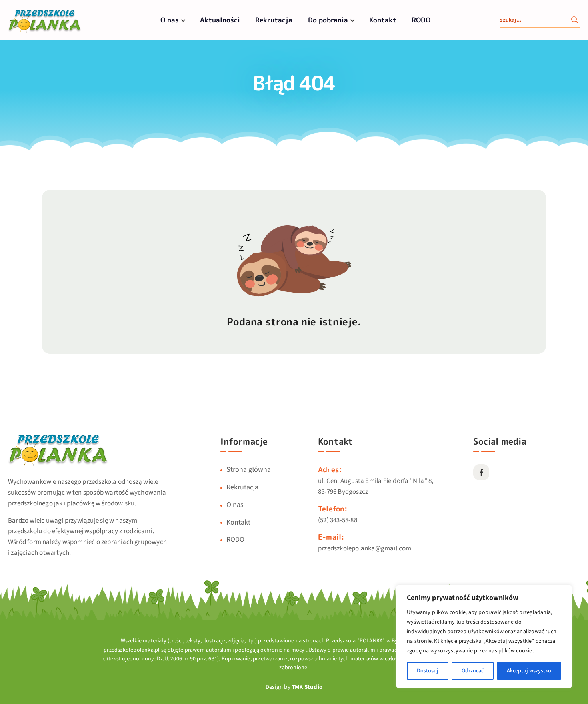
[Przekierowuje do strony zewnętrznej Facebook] (481, 472)
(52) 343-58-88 (337, 520)
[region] (484, 636)
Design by (294, 687)
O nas (169, 19)
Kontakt (382, 19)
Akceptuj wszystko (529, 671)
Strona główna (248, 470)
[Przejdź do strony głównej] (44, 32)
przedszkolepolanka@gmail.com (365, 548)
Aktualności (220, 19)
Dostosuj (427, 671)
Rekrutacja (273, 19)
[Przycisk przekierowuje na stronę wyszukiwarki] (574, 20)
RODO (421, 19)
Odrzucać (473, 671)
